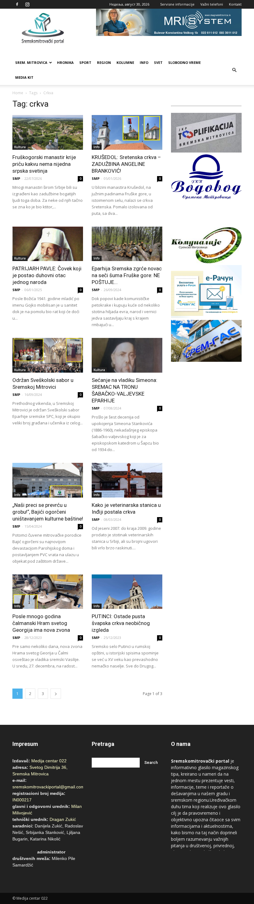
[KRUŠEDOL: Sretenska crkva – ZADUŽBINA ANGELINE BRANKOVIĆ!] (127, 132)
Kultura (20, 147)
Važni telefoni (211, 4)
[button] (234, 70)
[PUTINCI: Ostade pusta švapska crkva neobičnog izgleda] (127, 591)
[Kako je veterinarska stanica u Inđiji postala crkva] (127, 480)
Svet (158, 62)
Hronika (65, 62)
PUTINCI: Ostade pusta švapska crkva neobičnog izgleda (121, 623)
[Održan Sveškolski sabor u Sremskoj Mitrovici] (47, 355)
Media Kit (24, 77)
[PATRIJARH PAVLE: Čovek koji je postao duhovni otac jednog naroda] (47, 244)
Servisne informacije (177, 4)
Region (104, 62)
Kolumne (125, 62)
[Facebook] (17, 4)
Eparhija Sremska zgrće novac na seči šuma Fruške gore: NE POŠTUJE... (127, 275)
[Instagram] (27, 4)
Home (17, 92)
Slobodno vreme (184, 62)
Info (144, 62)
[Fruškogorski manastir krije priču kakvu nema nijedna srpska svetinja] (47, 132)
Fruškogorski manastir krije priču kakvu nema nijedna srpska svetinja (44, 164)
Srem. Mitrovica (31, 62)
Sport (85, 62)
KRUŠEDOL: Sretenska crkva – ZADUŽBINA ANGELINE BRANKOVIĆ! (126, 164)
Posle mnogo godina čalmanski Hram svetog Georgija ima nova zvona (41, 623)
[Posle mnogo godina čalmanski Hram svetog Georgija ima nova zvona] (47, 591)
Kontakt (235, 4)
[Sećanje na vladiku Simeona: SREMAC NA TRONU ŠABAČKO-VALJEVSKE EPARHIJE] (127, 355)
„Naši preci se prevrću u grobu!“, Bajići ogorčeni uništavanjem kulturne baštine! (47, 512)
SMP (16, 178)
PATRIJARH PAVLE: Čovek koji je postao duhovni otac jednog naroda (46, 275)
